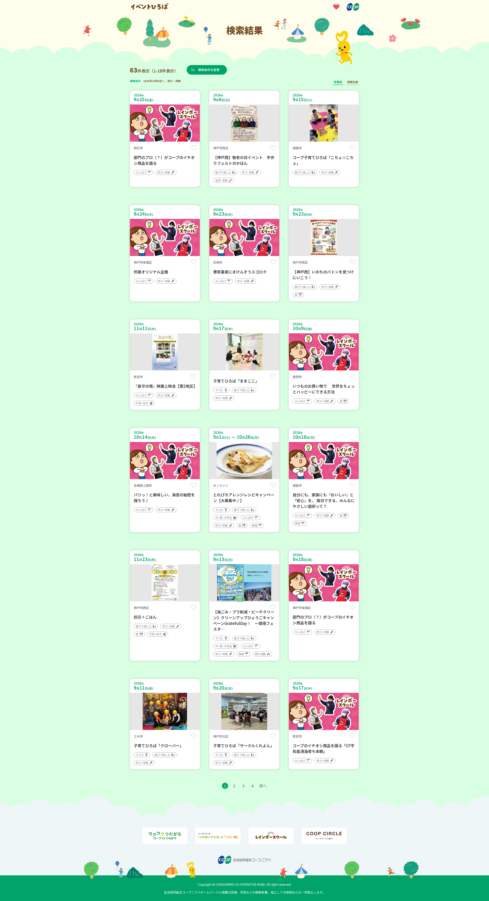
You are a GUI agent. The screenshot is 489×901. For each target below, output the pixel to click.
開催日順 (352, 82)
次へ (263, 785)
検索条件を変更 (208, 69)
